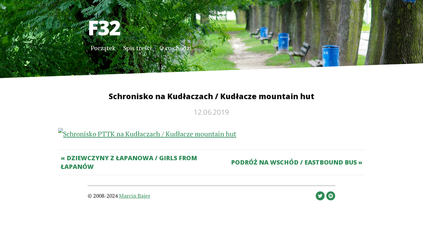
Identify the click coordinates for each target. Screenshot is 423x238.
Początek (103, 48)
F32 (104, 27)
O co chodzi (175, 48)
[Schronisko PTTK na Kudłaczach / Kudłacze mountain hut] (147, 133)
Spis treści (137, 48)
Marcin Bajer (134, 195)
